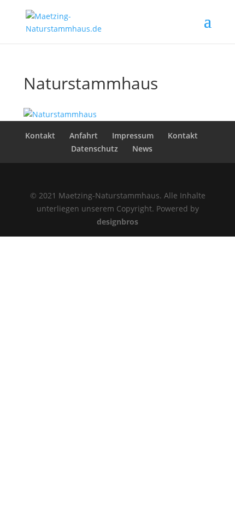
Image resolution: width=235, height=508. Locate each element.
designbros (117, 221)
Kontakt (40, 135)
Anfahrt (83, 135)
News (142, 148)
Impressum (133, 135)
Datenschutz (94, 148)
